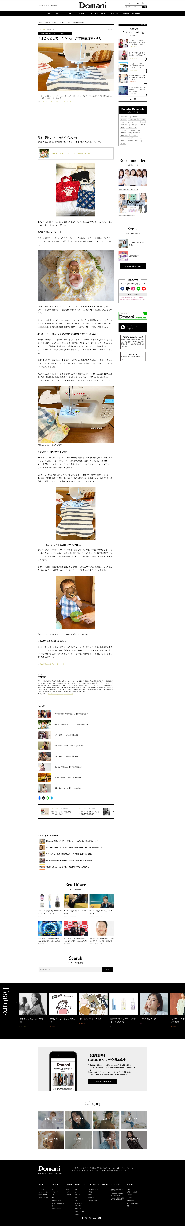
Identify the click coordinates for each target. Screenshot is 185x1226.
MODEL (104, 14)
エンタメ (77, 1194)
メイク (53, 1189)
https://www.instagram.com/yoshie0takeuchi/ (60, 694)
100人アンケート (79, 1211)
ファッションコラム (43, 1192)
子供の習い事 (91, 1197)
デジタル (68, 1194)
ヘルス (77, 1197)
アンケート (131, 326)
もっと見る (133, 99)
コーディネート (42, 1189)
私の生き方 (54, 22)
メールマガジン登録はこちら (133, 294)
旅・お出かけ (78, 1203)
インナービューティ (57, 1208)
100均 (137, 122)
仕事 (67, 1192)
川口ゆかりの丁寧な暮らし (128, 130)
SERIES (126, 14)
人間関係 (124, 119)
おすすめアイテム (42, 1194)
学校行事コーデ (92, 1192)
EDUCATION (93, 14)
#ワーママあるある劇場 (127, 138)
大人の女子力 (133, 119)
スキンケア (55, 1192)
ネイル (53, 1206)
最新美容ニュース (56, 1200)
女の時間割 (130, 140)
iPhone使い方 (125, 135)
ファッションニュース (43, 1197)
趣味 (143, 122)
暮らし (77, 1189)
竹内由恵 (45, 101)
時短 (123, 140)
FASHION (48, 14)
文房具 (123, 143)
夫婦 (133, 124)
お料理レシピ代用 (126, 132)
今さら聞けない (126, 116)
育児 (123, 122)
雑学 (67, 1189)
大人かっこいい (140, 138)
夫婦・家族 (78, 1206)
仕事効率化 (130, 122)
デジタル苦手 (137, 132)
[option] (33, 1010)
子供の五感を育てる (93, 1189)
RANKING (136, 14)
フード (77, 1192)
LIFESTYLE (79, 14)
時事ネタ (138, 140)
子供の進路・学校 (92, 1200)
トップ (39, 22)
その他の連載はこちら (133, 266)
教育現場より (91, 1194)
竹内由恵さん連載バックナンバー (52, 664)
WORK (68, 14)
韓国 (139, 130)
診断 (123, 127)
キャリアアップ (141, 124)
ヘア (53, 1194)
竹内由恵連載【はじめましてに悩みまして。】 (55, 33)
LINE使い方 (134, 135)
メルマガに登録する (102, 1081)
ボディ (53, 1197)
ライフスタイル (46, 22)
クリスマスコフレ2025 (58, 1203)
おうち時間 (142, 119)
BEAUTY (59, 14)
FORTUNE (115, 14)
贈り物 (77, 1214)
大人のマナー (136, 116)
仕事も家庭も (125, 124)
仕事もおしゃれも (131, 127)
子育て (77, 1200)
